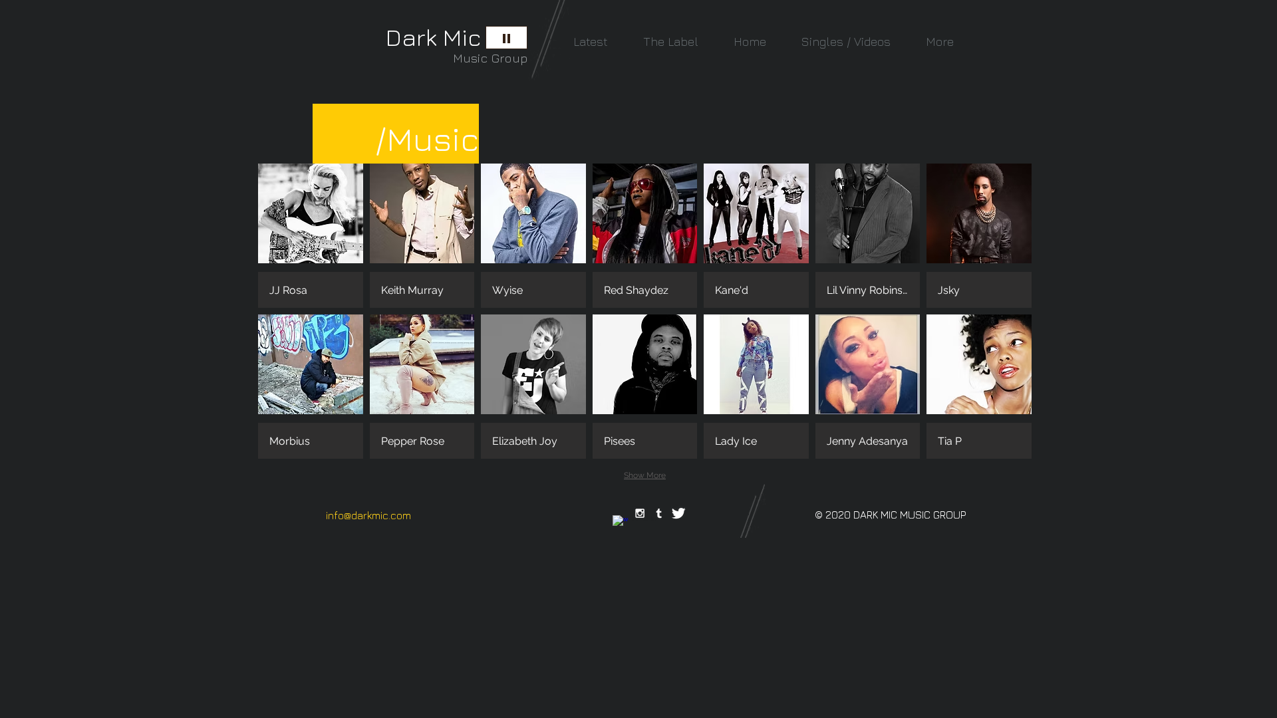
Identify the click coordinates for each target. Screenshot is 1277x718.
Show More (645, 475)
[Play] (506, 38)
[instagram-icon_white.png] (640, 513)
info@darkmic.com (368, 515)
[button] (310, 236)
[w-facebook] (621, 523)
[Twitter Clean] (678, 513)
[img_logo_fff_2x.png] (659, 513)
